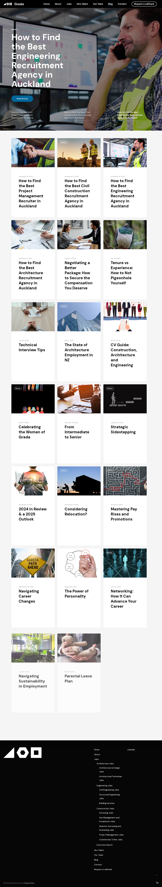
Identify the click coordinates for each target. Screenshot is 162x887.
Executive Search (105, 845)
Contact (122, 4)
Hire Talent (82, 4)
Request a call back (144, 4)
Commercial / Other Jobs (110, 839)
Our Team (98, 4)
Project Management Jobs (111, 834)
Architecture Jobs (105, 763)
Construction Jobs (105, 808)
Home (47, 4)
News (17, 142)
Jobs (69, 4)
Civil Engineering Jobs (109, 789)
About (58, 4)
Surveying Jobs (106, 812)
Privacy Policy (29, 883)
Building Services (106, 803)
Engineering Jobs (104, 785)
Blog (110, 4)
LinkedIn (131, 749)
